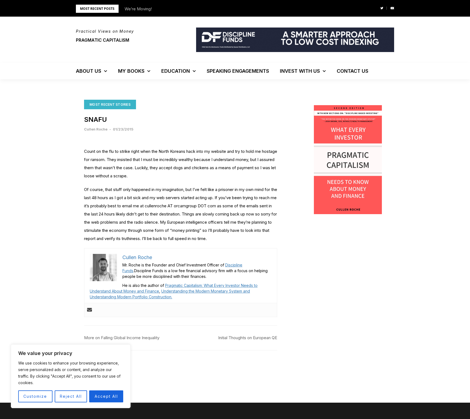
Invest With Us (300, 71)
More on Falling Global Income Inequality (121, 337)
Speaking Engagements (238, 71)
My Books (131, 71)
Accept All (106, 396)
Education (175, 71)
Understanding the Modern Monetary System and (205, 291)
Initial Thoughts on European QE (247, 337)
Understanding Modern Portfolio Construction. (131, 296)
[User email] (89, 310)
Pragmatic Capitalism (102, 40)
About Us (88, 71)
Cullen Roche (95, 129)
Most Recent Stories (110, 104)
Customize (35, 396)
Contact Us (352, 71)
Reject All (71, 396)
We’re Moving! (138, 8)
